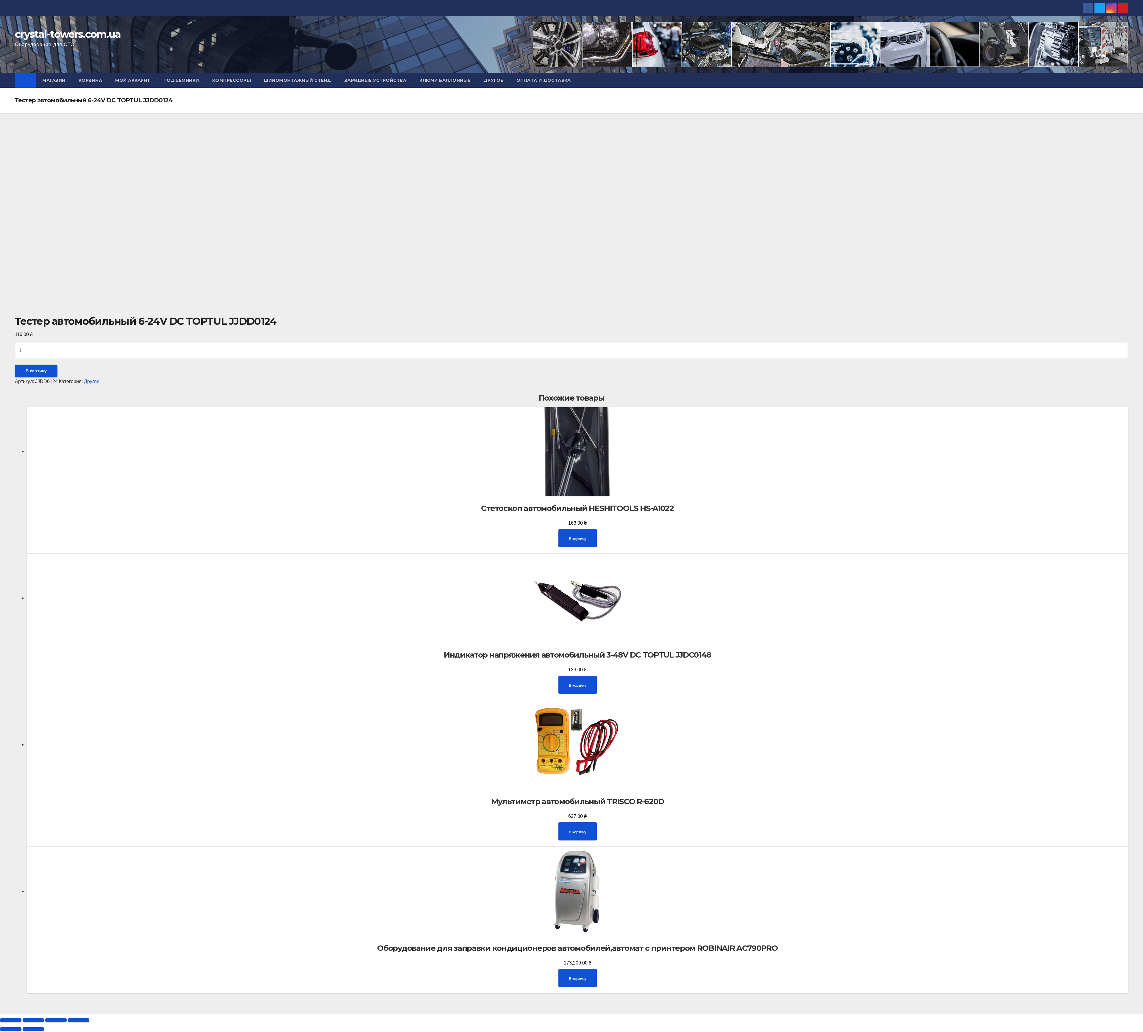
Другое (493, 80)
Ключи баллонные (445, 80)
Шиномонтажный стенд (297, 80)
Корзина (90, 80)
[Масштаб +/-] (78, 1020)
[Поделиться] (33, 1020)
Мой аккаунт (132, 80)
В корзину (36, 370)
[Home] (25, 80)
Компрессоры (231, 80)
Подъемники (181, 80)
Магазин (53, 80)
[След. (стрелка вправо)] (33, 1029)
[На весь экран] (56, 1020)
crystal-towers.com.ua (68, 34)
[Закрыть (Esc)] (10, 1020)
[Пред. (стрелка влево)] (10, 1029)
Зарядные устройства (375, 80)
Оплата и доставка (543, 80)
